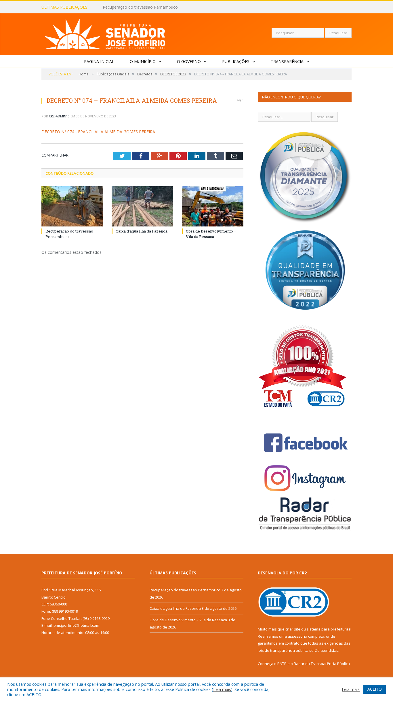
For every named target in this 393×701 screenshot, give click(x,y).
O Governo (189, 61)
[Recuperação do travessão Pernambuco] (72, 206)
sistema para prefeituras (328, 629)
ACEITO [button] (374, 689)
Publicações (235, 61)
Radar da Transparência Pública (322, 663)
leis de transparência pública (283, 650)
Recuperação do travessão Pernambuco (185, 590)
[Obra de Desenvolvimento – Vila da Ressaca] (212, 206)
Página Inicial (99, 61)
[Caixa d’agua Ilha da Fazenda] (142, 206)
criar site (292, 629)
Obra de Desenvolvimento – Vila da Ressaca (211, 233)
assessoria (297, 636)
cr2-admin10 (59, 116)
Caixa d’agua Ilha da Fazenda (130, 7)
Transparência (287, 61)
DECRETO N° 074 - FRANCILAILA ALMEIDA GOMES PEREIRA (98, 131)
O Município (143, 61)
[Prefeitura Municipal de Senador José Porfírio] (104, 33)
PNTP (282, 663)
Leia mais (222, 689)
